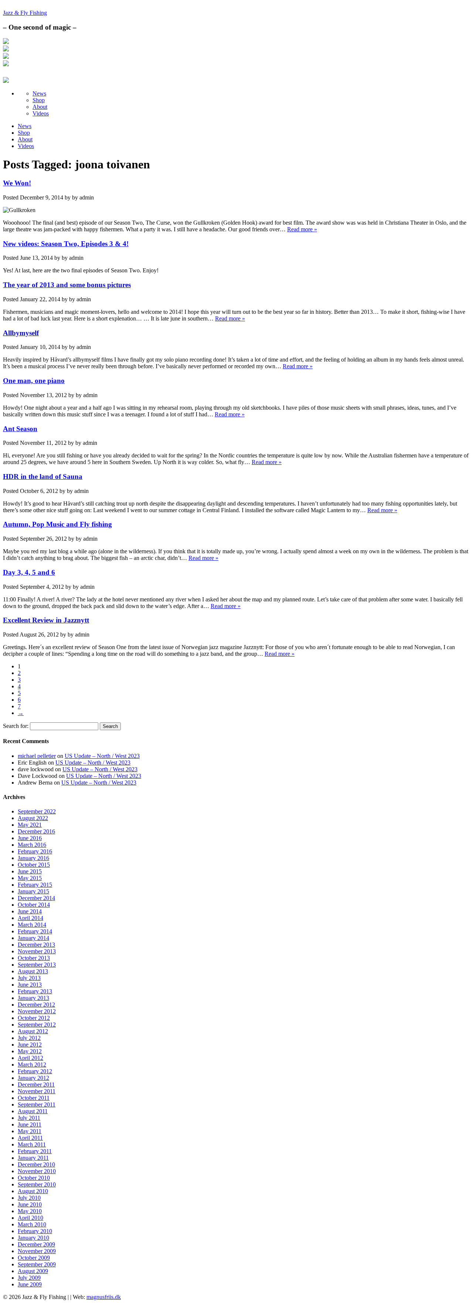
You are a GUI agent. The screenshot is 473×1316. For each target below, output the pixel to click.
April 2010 (30, 1218)
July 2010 (29, 1198)
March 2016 (32, 845)
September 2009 (37, 1264)
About (40, 107)
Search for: (15, 726)
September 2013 (37, 964)
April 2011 (30, 1138)
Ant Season (20, 429)
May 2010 (30, 1211)
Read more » (302, 229)
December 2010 (36, 1164)
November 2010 (37, 1171)
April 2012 (30, 1058)
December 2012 (36, 1004)
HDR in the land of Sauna (42, 476)
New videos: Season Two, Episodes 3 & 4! (66, 244)
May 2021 (30, 825)
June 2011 (29, 1124)
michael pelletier (37, 756)
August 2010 (33, 1191)
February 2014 (35, 931)
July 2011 (29, 1118)
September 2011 (36, 1104)
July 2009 (29, 1278)
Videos (41, 113)
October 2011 (34, 1098)
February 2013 (35, 991)
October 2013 (34, 958)
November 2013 (37, 951)
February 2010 (35, 1231)
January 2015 (33, 891)
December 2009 (36, 1244)
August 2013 (33, 971)
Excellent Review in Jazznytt (46, 620)
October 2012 (34, 1018)
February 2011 (35, 1151)
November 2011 (36, 1091)
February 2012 (35, 1071)
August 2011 (33, 1111)
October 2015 (34, 865)
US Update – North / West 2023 (102, 756)
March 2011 (32, 1144)
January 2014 (33, 938)
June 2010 (30, 1204)
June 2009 (30, 1284)
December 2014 (36, 898)
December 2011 (36, 1084)
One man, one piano (34, 381)
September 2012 (37, 1024)
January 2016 (33, 858)
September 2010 (37, 1184)
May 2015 (30, 878)
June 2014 (30, 911)
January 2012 (33, 1078)
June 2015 (30, 871)
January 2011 (33, 1158)
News (39, 93)
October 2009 (34, 1258)
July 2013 (29, 978)
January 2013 (33, 998)
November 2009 (37, 1251)
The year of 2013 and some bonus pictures (67, 285)
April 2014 (30, 918)
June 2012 (30, 1044)
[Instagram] (6, 49)
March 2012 (32, 1064)
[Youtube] (6, 64)
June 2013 (30, 984)
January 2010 (33, 1238)
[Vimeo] (6, 57)
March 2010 (32, 1224)
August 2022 (33, 818)
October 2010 (34, 1178)
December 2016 (36, 831)
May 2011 (29, 1131)
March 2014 (32, 924)
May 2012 (30, 1051)
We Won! (17, 183)
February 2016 (35, 851)
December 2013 (36, 944)
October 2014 (34, 905)
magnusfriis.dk (103, 1297)
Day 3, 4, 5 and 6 (29, 572)
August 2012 (33, 1031)
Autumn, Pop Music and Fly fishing (57, 524)
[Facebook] (6, 42)
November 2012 (37, 1011)
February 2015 (35, 885)
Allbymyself (21, 333)
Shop (39, 100)
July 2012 (29, 1038)
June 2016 (30, 838)
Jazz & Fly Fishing (25, 13)
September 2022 (37, 811)
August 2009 (33, 1271)
